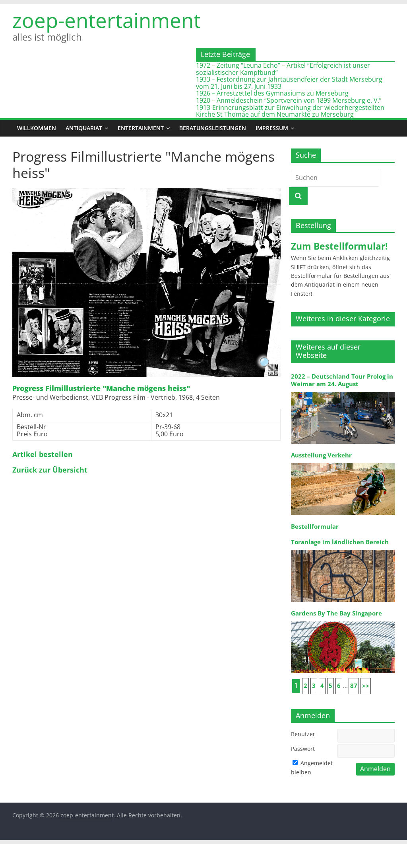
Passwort (303, 748)
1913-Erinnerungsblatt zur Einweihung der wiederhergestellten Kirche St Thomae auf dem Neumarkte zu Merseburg (290, 111)
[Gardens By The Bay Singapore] (343, 621)
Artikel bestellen (42, 454)
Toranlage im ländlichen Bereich (340, 542)
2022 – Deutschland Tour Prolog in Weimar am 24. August (342, 380)
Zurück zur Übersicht (49, 470)
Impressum (272, 128)
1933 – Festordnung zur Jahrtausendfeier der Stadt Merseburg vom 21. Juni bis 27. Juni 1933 (289, 83)
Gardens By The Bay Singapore (336, 613)
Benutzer (303, 734)
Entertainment (141, 128)
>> (365, 686)
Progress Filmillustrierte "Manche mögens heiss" (101, 388)
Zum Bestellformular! (339, 246)
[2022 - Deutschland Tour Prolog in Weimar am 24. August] (343, 391)
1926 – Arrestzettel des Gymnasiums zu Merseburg (272, 93)
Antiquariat (84, 128)
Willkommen (36, 128)
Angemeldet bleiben (312, 767)
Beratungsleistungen (212, 128)
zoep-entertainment (106, 20)
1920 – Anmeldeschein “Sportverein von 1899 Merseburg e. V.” (289, 100)
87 (353, 686)
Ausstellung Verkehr (321, 455)
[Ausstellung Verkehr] (343, 462)
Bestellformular (315, 526)
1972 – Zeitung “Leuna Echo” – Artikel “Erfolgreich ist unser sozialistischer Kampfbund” (283, 69)
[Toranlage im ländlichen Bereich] (343, 549)
